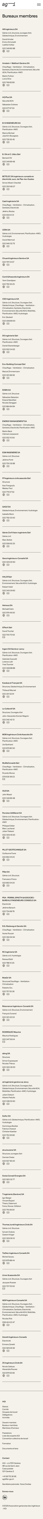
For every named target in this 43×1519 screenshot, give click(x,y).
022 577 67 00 (8, 108)
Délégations (7, 1415)
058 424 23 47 (8, 1322)
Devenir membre (9, 1422)
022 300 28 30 (8, 1067)
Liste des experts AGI (11, 1436)
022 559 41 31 (8, 215)
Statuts (5, 1406)
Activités (6, 1417)
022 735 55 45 (8, 139)
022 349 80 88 (8, 48)
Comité (5, 1409)
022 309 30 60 (8, 562)
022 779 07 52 (8, 492)
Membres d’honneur (10, 1428)
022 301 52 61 (8, 694)
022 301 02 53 (8, 1017)
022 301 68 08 (8, 375)
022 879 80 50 (8, 748)
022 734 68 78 (8, 911)
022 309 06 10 (8, 1238)
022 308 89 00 (8, 321)
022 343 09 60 (8, 590)
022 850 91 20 (8, 857)
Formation (6, 1443)
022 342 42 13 (8, 719)
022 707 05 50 (8, 1286)
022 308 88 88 (8, 668)
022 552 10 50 (8, 437)
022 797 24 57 (8, 262)
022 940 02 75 (8, 243)
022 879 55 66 (8, 1373)
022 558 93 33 (8, 543)
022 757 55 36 (8, 991)
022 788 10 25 (8, 963)
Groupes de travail (9, 1412)
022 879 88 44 (8, 1260)
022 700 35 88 (8, 463)
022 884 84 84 (8, 406)
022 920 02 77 (8, 1179)
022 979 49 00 (8, 612)
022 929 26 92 (8, 1348)
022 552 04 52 (8, 349)
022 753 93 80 (8, 1135)
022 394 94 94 (8, 937)
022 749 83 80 (8, 82)
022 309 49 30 (8, 835)
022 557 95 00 (8, 1161)
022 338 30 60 (8, 1101)
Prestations (7, 1433)
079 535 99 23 (8, 777)
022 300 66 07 (8, 186)
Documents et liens (10, 1448)
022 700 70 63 (8, 635)
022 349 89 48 (8, 161)
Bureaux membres (10, 1425)
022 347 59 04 (8, 1039)
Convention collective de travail (15, 1438)
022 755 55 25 (8, 284)
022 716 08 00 (8, 1210)
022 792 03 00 (8, 518)
